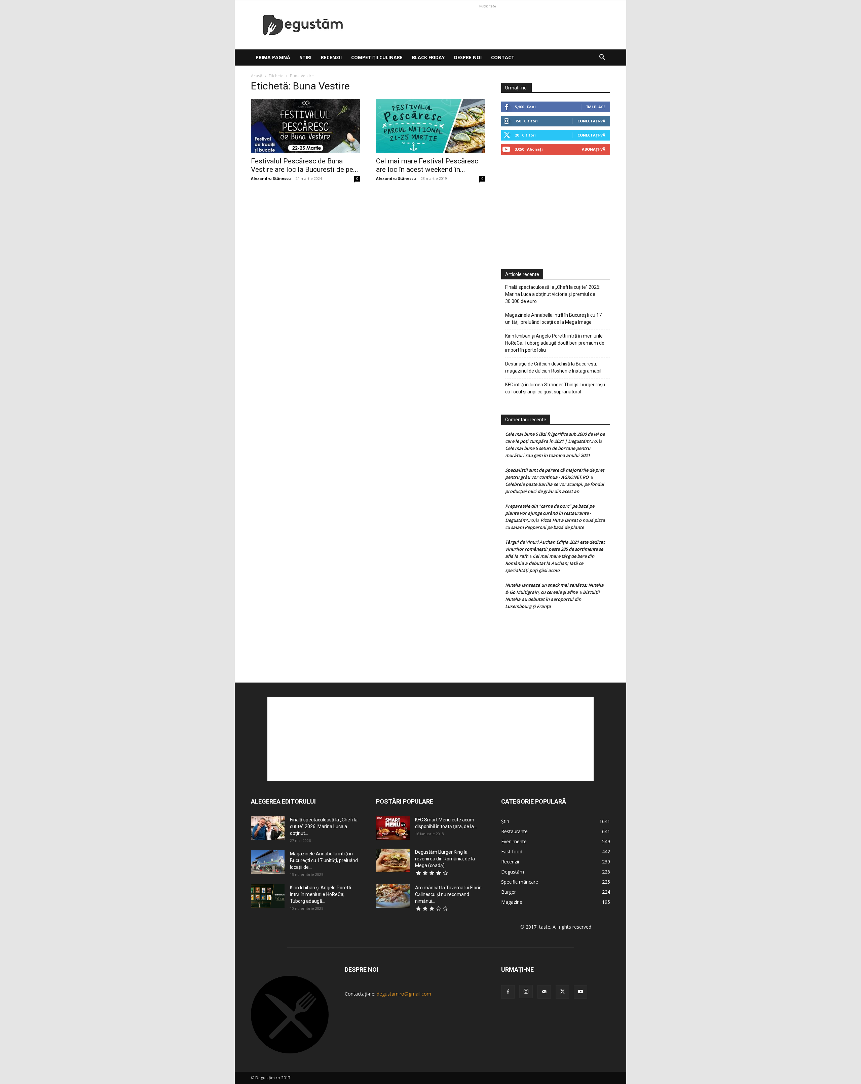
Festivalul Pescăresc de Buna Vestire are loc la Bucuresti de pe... (304, 165)
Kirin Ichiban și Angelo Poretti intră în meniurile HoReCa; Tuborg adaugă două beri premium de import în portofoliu (554, 343)
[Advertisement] (487, 25)
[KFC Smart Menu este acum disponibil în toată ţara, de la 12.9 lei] (393, 828)
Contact (503, 57)
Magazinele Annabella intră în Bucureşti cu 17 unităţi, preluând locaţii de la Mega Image (553, 318)
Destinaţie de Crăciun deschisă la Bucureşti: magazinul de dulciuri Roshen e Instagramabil (553, 367)
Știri (305, 57)
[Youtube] (580, 992)
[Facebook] (508, 992)
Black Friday (428, 57)
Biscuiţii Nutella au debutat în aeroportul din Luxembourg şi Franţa (552, 599)
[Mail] (544, 992)
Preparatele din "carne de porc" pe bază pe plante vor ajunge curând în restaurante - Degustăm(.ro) (549, 513)
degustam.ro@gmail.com (404, 994)
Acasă (256, 76)
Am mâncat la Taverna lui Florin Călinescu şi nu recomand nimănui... (448, 894)
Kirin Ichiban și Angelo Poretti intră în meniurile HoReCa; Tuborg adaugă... (320, 894)
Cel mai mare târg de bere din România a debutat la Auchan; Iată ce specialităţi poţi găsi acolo (549, 563)
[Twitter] (562, 992)
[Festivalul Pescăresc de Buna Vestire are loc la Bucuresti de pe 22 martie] (305, 126)
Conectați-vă (591, 120)
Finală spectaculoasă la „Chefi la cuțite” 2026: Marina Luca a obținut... (324, 826)
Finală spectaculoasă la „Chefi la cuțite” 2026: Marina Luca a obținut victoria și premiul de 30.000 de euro (552, 294)
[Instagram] (526, 991)
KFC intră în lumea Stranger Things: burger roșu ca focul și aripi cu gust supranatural (555, 388)
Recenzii (331, 57)
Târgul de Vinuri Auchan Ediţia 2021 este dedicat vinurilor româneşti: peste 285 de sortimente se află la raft (555, 549)
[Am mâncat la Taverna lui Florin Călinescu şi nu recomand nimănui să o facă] (393, 896)
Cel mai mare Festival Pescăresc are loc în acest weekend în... (427, 165)
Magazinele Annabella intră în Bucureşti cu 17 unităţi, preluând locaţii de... (324, 860)
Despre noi (468, 57)
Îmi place (596, 106)
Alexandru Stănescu (271, 178)
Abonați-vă (593, 149)
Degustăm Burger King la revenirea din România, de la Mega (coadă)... (445, 858)
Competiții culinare (377, 57)
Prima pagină (273, 57)
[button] (602, 58)
